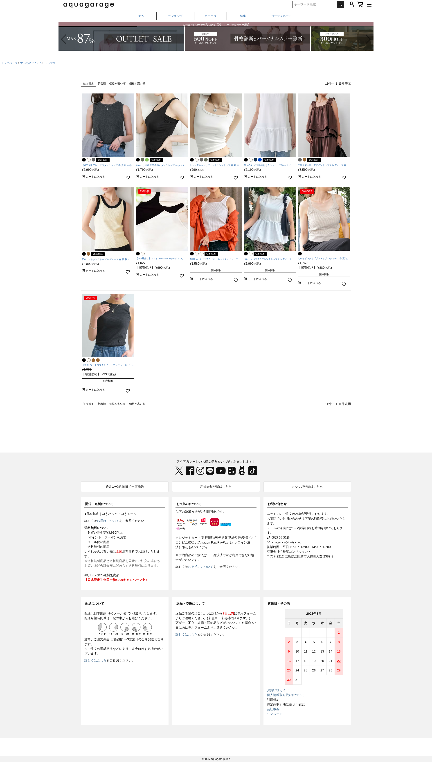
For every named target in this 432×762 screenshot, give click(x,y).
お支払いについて (189, 504)
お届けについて (108, 521)
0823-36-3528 (280, 537)
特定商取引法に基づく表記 (286, 704)
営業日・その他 (279, 603)
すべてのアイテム (31, 63)
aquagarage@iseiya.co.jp (286, 542)
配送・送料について (99, 504)
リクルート (275, 714)
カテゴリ (210, 16)
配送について (94, 603)
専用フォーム (246, 613)
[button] (368, 39)
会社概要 (273, 709)
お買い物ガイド (278, 690)
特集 (243, 16)
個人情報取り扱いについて (286, 695)
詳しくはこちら (95, 660)
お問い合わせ (277, 504)
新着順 (102, 83)
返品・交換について (190, 603)
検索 (340, 4)
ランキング (175, 16)
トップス (50, 63)
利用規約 (273, 699)
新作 (141, 16)
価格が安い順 (117, 83)
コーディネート (281, 16)
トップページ (9, 63)
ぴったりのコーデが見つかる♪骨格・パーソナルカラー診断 (216, 23)
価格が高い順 (137, 83)
